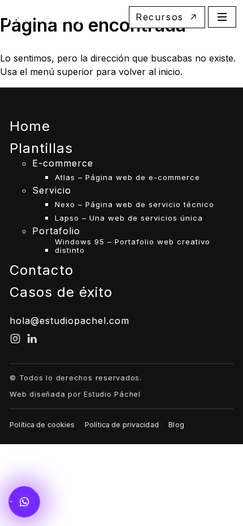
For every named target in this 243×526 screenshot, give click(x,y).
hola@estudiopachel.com (69, 320)
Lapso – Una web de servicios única (129, 218)
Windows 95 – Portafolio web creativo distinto (132, 246)
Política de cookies (42, 424)
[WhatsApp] (24, 502)
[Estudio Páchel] (48, 17)
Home (30, 126)
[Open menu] (222, 17)
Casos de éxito (61, 292)
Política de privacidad (122, 424)
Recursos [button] (160, 17)
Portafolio (56, 231)
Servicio (51, 191)
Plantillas (41, 148)
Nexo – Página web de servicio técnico (134, 204)
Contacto (41, 270)
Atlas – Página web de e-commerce (127, 177)
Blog (176, 424)
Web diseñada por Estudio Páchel (75, 394)
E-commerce (62, 164)
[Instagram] (15, 338)
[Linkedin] (32, 338)
